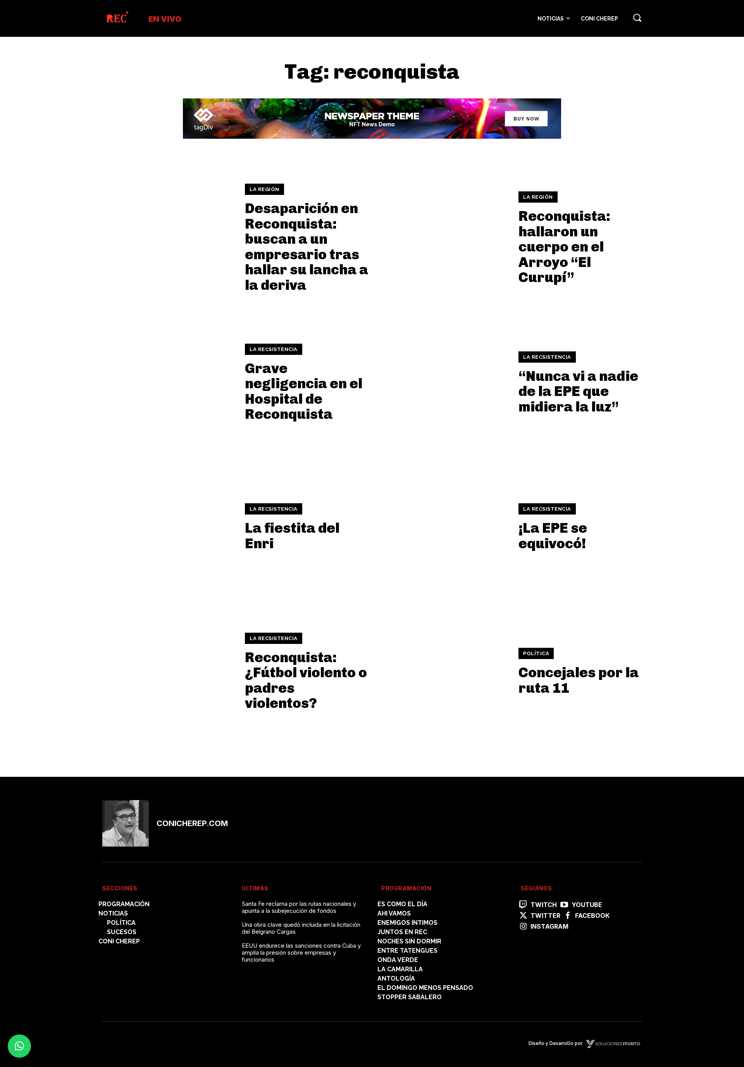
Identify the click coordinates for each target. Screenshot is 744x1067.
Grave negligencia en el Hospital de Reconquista (303, 391)
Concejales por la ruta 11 (578, 680)
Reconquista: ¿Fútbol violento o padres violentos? (306, 680)
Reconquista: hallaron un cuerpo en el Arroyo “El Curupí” (564, 247)
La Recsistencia (274, 349)
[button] (637, 17)
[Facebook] (567, 915)
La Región (264, 189)
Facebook (592, 915)
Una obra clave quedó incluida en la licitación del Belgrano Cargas (301, 928)
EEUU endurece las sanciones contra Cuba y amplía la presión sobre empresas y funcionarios (301, 952)
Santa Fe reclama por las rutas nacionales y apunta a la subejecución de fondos (299, 907)
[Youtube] (564, 905)
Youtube (587, 905)
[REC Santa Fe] (116, 18)
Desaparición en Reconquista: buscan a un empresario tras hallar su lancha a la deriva (306, 246)
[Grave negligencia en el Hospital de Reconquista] (168, 382)
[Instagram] (523, 926)
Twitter (545, 915)
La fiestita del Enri (292, 536)
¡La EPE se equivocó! (552, 536)
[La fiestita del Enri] (168, 527)
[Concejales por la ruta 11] (442, 671)
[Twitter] (523, 915)
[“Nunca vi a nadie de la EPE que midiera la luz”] (442, 382)
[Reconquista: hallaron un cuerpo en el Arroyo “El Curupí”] (442, 238)
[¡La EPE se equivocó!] (442, 527)
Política (536, 653)
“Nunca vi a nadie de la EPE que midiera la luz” (578, 391)
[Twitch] (523, 905)
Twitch (543, 905)
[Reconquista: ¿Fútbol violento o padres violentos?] (168, 671)
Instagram (549, 926)
